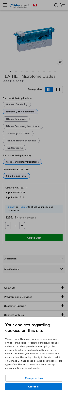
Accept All (33, 386)
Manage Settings (34, 378)
